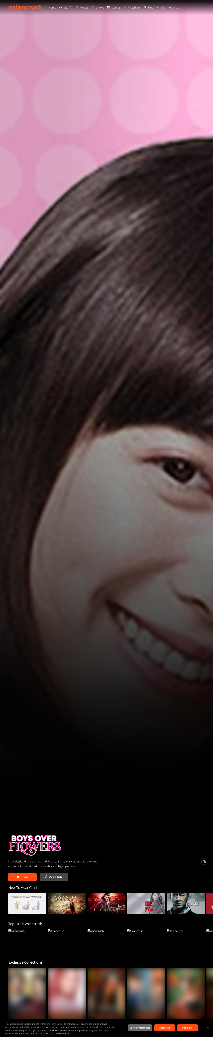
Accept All (164, 1027)
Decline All (187, 1027)
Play (24, 877)
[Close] (207, 1027)
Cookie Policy (62, 1033)
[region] (106, 1028)
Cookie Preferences (140, 1027)
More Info (55, 877)
